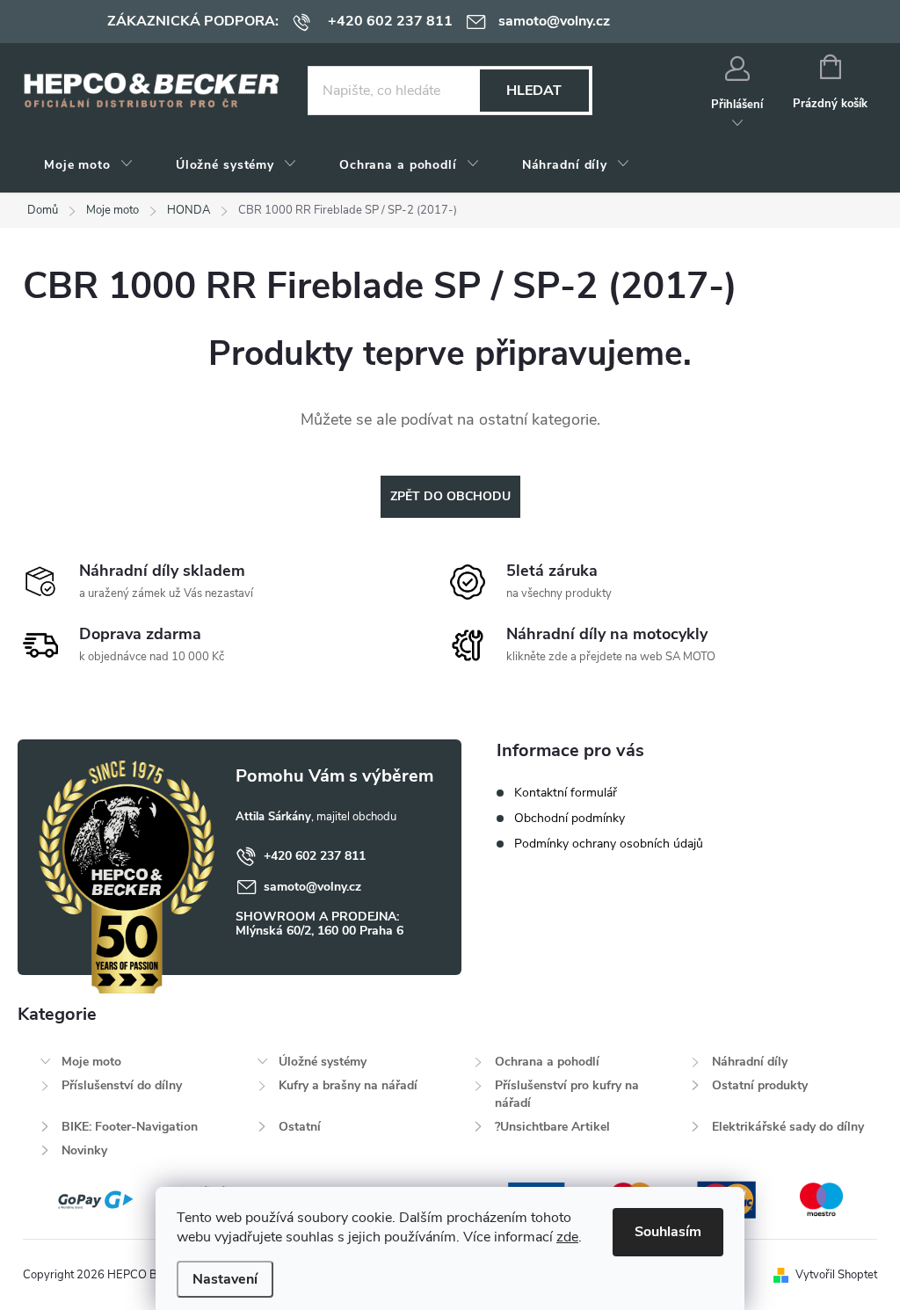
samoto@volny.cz (312, 886)
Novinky (84, 1150)
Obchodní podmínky (569, 818)
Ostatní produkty (760, 1085)
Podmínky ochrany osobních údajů (608, 843)
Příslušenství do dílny (122, 1085)
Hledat (534, 90)
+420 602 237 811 (315, 856)
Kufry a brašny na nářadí (348, 1085)
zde (567, 1237)
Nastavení (225, 1279)
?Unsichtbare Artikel (552, 1126)
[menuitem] (89, 165)
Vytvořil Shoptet (836, 1275)
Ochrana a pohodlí (547, 1061)
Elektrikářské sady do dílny (788, 1126)
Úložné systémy (323, 1061)
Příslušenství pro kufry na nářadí (567, 1094)
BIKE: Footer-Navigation (130, 1126)
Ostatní (300, 1126)
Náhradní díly (750, 1061)
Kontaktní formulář (565, 792)
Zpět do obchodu (450, 496)
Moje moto (91, 1061)
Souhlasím (668, 1231)
